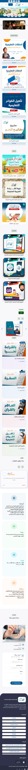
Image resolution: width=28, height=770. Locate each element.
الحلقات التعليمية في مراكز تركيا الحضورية (14, 745)
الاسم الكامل (20, 659)
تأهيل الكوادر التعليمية (14, 751)
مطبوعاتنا (14, 737)
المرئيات (14, 728)
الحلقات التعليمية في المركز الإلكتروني (14, 748)
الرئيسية (14, 718)
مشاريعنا (14, 731)
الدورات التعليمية (14, 724)
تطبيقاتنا (14, 734)
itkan (23, 766)
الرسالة (21, 671)
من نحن (14, 721)
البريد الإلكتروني (19, 665)
